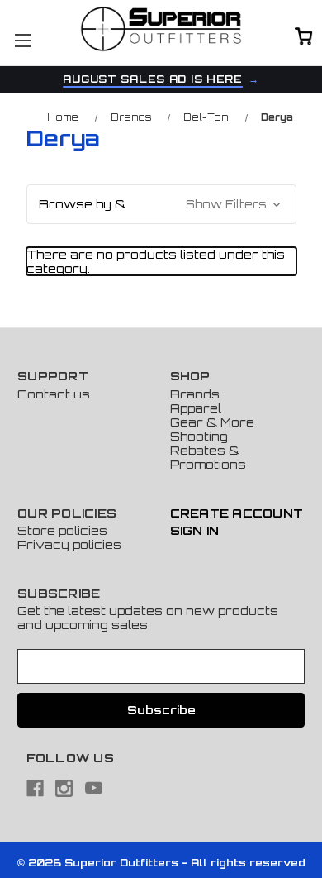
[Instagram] (64, 788)
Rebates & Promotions (208, 457)
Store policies (62, 530)
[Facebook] (35, 788)
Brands (195, 394)
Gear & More (212, 422)
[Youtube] (93, 788)
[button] (161, 204)
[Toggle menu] (22, 40)
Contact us (53, 394)
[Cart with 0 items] (304, 38)
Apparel (195, 408)
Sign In (195, 530)
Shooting (199, 436)
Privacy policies (69, 544)
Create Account (237, 513)
